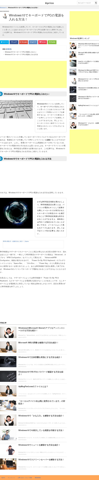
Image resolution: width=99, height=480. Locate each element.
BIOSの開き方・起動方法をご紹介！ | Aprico (16, 241)
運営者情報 (38, 477)
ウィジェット (11, 477)
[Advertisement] (33, 74)
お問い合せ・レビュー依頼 (25, 477)
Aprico (49, 3)
